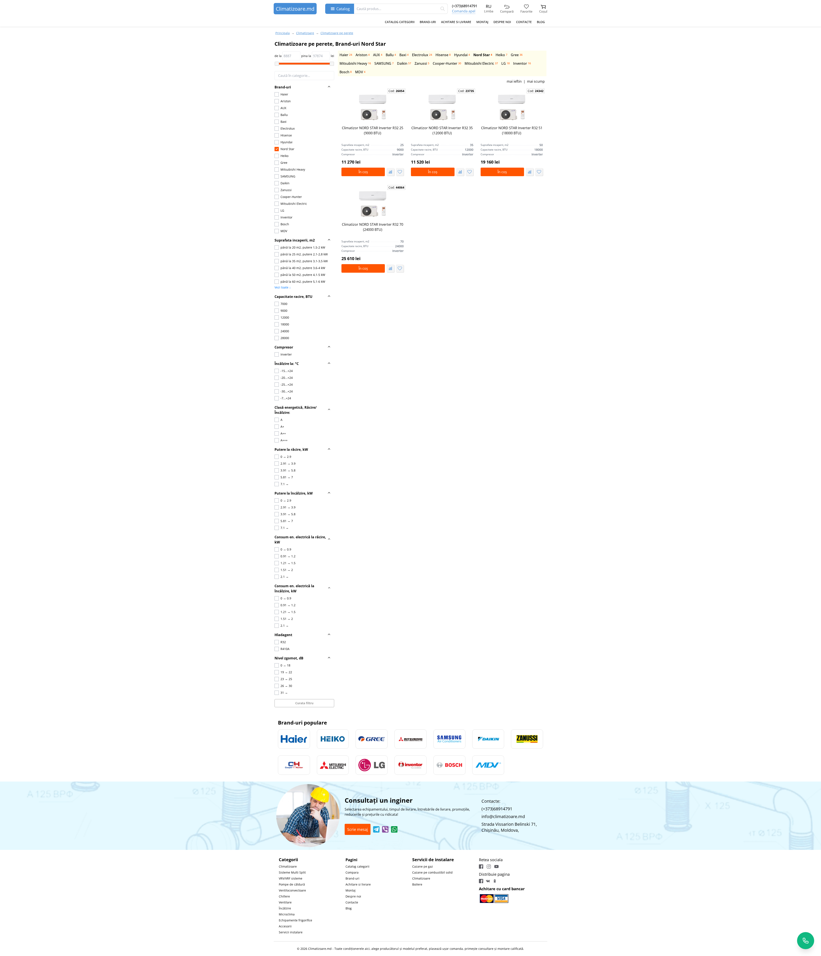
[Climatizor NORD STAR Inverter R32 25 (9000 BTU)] (372, 107)
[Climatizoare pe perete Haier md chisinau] (294, 739)
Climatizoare (288, 866)
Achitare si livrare (456, 22)
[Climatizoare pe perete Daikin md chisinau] (488, 739)
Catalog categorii (400, 22)
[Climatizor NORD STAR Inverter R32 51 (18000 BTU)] (512, 107)
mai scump (536, 81)
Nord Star (482, 55)
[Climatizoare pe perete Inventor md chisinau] (410, 765)
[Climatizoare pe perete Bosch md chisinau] (449, 765)
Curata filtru (304, 703)
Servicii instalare (291, 932)
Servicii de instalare (433, 859)
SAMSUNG (384, 63)
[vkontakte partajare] (488, 881)
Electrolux (422, 55)
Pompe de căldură (292, 884)
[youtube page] (496, 866)
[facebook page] (481, 866)
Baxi (404, 55)
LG (505, 63)
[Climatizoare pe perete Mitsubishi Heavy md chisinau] (410, 739)
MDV (360, 72)
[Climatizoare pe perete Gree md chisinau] (371, 739)
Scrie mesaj (357, 829)
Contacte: (490, 801)
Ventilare (285, 902)
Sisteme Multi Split (292, 872)
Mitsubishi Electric (481, 63)
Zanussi (422, 63)
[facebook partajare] (481, 881)
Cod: (396, 91)
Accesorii (285, 926)
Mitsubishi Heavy (355, 63)
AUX (377, 55)
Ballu (391, 55)
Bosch (346, 72)
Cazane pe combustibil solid (432, 872)
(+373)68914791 (464, 6)
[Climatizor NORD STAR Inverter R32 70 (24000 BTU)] (372, 204)
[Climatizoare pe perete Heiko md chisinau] (333, 739)
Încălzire (285, 908)
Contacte (524, 22)
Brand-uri (428, 22)
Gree (517, 55)
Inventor (522, 63)
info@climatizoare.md (503, 816)
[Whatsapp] (394, 829)
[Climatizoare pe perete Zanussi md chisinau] (527, 739)
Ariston (363, 55)
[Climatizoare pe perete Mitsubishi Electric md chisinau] (333, 765)
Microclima (287, 914)
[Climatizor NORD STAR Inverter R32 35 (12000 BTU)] (442, 107)
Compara (352, 872)
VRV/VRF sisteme (290, 878)
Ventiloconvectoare (292, 890)
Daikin (404, 63)
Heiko (501, 55)
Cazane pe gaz (422, 866)
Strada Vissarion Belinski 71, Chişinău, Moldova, (509, 827)
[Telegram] (376, 829)
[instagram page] (489, 866)
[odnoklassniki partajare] (495, 881)
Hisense (443, 55)
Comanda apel (463, 11)
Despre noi (502, 22)
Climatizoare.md (295, 8)
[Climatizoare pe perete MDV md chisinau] (488, 765)
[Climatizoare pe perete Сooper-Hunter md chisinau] (294, 765)
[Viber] (385, 829)
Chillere (284, 896)
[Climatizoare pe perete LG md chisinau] (371, 765)
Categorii (288, 859)
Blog (541, 22)
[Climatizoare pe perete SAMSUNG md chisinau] (449, 739)
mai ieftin (514, 81)
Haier (346, 55)
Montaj (482, 22)
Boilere (417, 884)
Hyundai (462, 55)
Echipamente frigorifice (295, 920)
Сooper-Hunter (447, 63)
